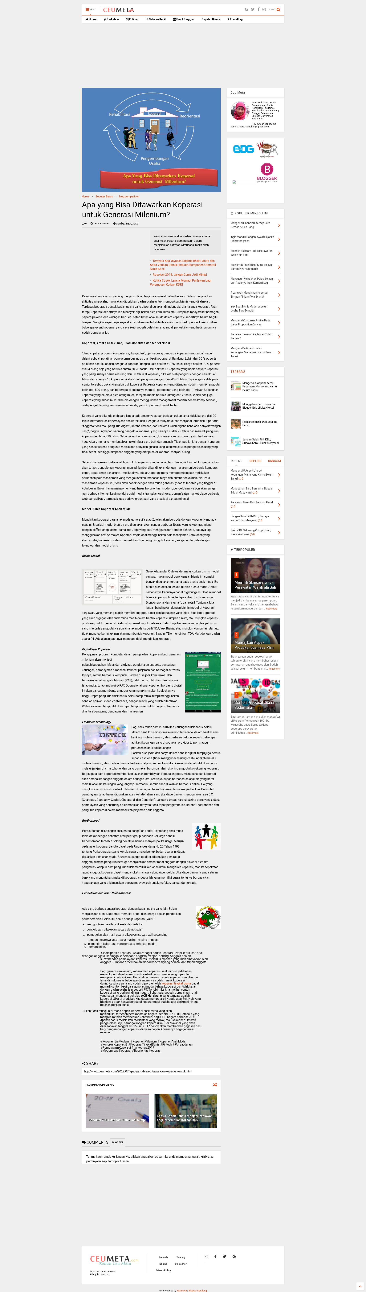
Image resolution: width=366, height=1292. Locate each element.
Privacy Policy (163, 1270)
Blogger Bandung (198, 1290)
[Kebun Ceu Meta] (118, 11)
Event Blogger (185, 19)
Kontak (163, 1264)
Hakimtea (182, 1290)
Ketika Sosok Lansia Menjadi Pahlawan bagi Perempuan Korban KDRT (180, 282)
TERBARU (238, 372)
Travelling (236, 19)
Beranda (163, 1257)
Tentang (181, 1257)
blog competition (129, 196)
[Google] (246, 9)
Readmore (271, 608)
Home (92, 19)
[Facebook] (259, 9)
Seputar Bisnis (211, 19)
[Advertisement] (183, 55)
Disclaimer (181, 1264)
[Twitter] (253, 9)
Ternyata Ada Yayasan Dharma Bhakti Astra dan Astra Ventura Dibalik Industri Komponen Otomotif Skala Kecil (183, 265)
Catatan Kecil (157, 19)
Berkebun (112, 19)
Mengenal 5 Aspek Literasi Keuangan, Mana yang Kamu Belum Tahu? (259, 386)
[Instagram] (264, 9)
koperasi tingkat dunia (176, 983)
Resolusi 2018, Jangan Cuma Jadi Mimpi (180, 274)
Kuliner (133, 19)
